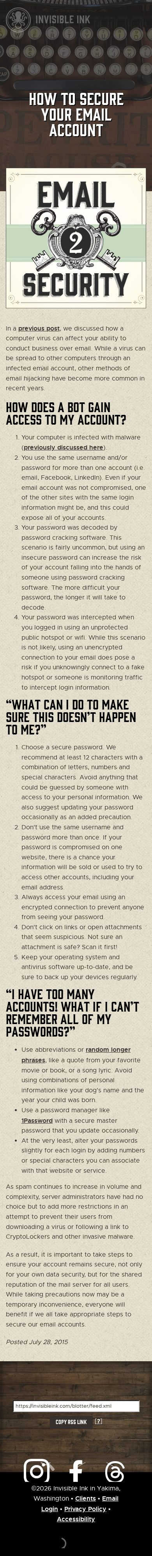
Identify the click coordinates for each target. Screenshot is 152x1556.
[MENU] (144, 21)
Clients (85, 1498)
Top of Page (76, 1536)
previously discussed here (63, 447)
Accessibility (76, 1519)
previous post (39, 328)
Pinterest (95, 1472)
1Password (37, 1121)
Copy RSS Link (71, 1422)
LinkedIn (115, 1472)
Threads (76, 1472)
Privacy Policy (85, 1509)
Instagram (37, 1472)
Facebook (56, 1472)
